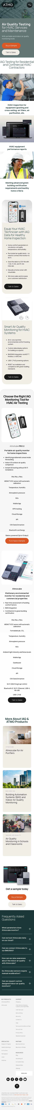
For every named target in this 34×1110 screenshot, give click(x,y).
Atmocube (4, 1005)
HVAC (3, 1057)
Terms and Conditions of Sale (23, 1026)
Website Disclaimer (21, 1036)
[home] (7, 4)
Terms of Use (19, 1029)
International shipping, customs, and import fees (22, 1006)
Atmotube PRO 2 (6, 1002)
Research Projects (6, 1044)
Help (17, 1023)
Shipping (18, 1002)
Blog (17, 1055)
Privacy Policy (19, 1032)
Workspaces (5, 1054)
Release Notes (19, 1065)
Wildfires (4, 1060)
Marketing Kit (19, 1058)
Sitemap (18, 1068)
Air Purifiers (5, 1050)
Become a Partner (20, 1044)
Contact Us (18, 1019)
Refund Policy (19, 1013)
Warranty (18, 1016)
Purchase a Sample (17, 541)
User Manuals (19, 1010)
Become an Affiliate (21, 1047)
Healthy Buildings (6, 1047)
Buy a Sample (11, 45)
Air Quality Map (20, 1062)
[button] (30, 5)
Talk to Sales (11, 52)
